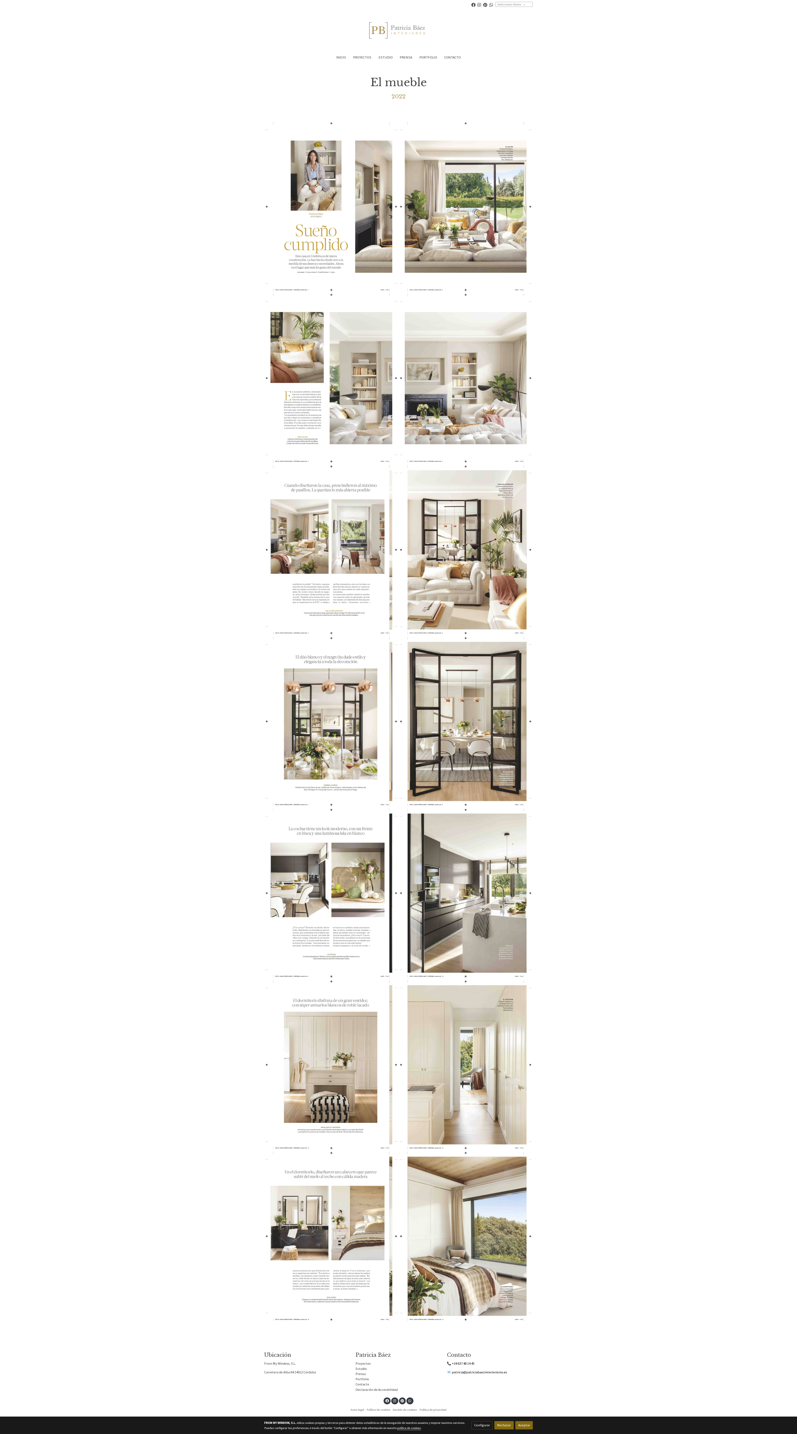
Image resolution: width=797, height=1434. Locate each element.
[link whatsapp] (491, 4)
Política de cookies (378, 1410)
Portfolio (362, 1379)
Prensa (361, 1374)
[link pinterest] (485, 4)
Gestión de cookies (405, 1410)
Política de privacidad (432, 1410)
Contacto (362, 1384)
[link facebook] (473, 4)
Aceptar (524, 1425)
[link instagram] (479, 4)
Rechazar (504, 1425)
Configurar (482, 1425)
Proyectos (363, 1363)
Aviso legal (357, 1410)
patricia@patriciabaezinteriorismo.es (479, 1372)
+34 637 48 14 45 (463, 1363)
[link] (398, 30)
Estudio (361, 1368)
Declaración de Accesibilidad (377, 1389)
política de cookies (409, 1428)
